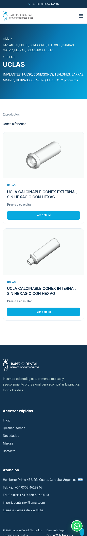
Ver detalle (43, 215)
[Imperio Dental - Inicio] (38, 16)
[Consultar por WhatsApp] (77, 526)
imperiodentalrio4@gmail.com (24, 502)
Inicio (6, 38)
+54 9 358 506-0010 (34, 495)
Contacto (9, 451)
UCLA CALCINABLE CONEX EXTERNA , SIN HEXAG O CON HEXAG (42, 194)
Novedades (11, 436)
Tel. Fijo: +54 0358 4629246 (45, 4)
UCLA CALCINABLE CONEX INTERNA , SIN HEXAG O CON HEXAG (41, 291)
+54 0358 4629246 (28, 487)
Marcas (8, 443)
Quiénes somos (14, 428)
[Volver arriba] (82, 532)
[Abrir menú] (80, 16)
